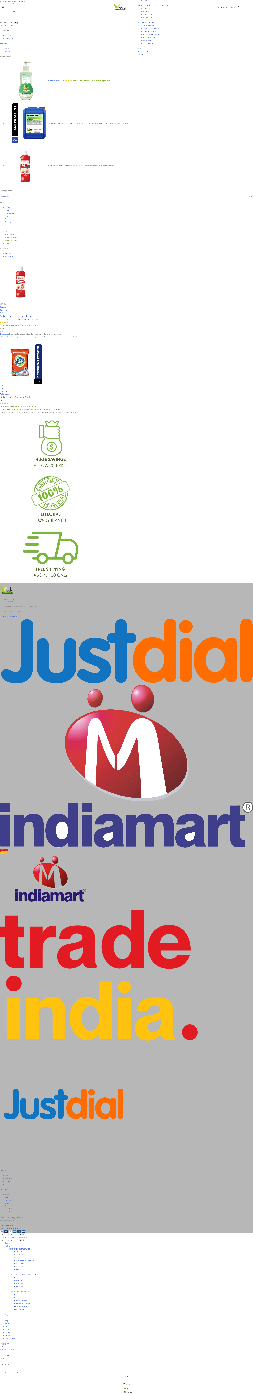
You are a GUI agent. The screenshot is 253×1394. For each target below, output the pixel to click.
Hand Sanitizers (19, 1252)
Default (7, 207)
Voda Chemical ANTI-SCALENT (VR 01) (61, 123)
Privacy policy (9, 1206)
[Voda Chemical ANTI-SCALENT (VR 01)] (26, 123)
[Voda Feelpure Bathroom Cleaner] (26, 165)
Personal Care (147, 17)
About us (7, 1194)
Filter (15, 22)
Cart (6, 1184)
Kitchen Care (147, 11)
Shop (6, 1175)
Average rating (9, 213)
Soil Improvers (147, 40)
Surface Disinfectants (20, 1258)
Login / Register (10, 1338)
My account (8, 1178)
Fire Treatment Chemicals (151, 34)
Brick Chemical (148, 43)
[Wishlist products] (3, 7)
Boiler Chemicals (148, 26)
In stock (7, 51)
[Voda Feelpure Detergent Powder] (21, 362)
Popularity (8, 210)
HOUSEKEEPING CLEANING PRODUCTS (153, 6)
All (6, 232)
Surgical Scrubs (19, 1263)
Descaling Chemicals (149, 31)
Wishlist (7, 1181)
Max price (9, 22)
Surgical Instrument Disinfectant (24, 1260)
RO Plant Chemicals (149, 37)
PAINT (140, 48)
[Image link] (50, 882)
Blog (6, 1197)
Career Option (9, 1209)
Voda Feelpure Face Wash (56, 81)
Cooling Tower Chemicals (151, 28)
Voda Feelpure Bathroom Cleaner (58, 165)
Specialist (17, 1269)
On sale (7, 48)
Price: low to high (10, 219)
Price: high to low (10, 222)
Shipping (7, 1203)
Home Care (146, 8)
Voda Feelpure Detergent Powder (16, 397)
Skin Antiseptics (19, 1255)
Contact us (8, 1200)
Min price (3, 22)
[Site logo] (120, 7)
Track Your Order (10, 1212)
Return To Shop (5, 1355)
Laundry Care (147, 14)
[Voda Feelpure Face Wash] (26, 81)
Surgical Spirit (18, 1266)
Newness (7, 216)
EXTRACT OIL (143, 51)
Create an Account (6, 1370)
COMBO (141, 54)
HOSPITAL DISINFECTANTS (19, 1249)
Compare (7, 1335)
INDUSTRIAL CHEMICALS (147, 23)
